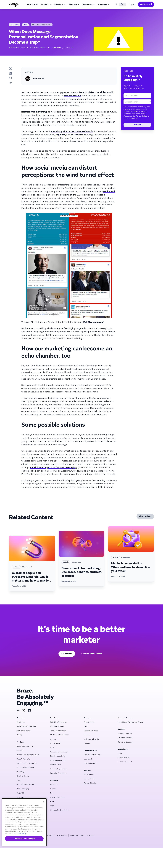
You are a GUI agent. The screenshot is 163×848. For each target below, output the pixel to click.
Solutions (58, 4)
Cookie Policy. (21, 834)
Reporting (20, 772)
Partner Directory (90, 783)
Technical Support (125, 762)
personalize (77, 134)
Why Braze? (32, 4)
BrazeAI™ (20, 750)
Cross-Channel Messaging (27, 763)
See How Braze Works (91, 653)
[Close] (43, 802)
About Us (54, 784)
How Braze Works (23, 731)
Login (120, 753)
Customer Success (125, 742)
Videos (86, 735)
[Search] (116, 4)
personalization (72, 95)
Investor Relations (57, 797)
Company (102, 4)
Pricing (19, 735)
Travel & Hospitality (58, 731)
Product (44, 4)
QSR (52, 747)
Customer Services (125, 738)
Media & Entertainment (59, 735)
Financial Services (57, 726)
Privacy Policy (61, 835)
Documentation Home (93, 755)
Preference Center (76, 835)
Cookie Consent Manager (24, 839)
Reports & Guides (91, 731)
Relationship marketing (34, 111)
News (52, 793)
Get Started (146, 4)
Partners (73, 4)
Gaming (53, 739)
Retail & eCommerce (58, 722)
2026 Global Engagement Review (130, 722)
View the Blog (145, 516)
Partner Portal (89, 779)
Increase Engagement (58, 769)
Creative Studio (23, 776)
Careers (53, 789)
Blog (25, 25)
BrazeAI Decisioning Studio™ (28, 755)
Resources (87, 4)
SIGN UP (137, 125)
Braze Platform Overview (26, 726)
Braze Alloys (88, 774)
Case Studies (89, 722)
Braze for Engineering (58, 773)
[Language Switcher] (122, 4)
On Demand (55, 743)
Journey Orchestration (25, 767)
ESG (52, 801)
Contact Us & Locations (59, 810)
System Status (123, 758)
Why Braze (21, 722)
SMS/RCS (20, 793)
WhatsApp (21, 797)
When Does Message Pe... (41, 25)
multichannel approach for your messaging (53, 467)
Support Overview (125, 733)
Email (19, 780)
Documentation (90, 750)
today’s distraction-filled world (96, 92)
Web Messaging (23, 789)
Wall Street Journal (93, 322)
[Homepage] (13, 4)
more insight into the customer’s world (72, 131)
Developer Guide (90, 763)
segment (60, 134)
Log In (132, 4)
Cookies (50, 835)
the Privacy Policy (140, 116)
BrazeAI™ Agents (23, 759)
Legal (52, 806)
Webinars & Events (91, 739)
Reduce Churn (55, 765)
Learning (87, 743)
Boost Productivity (57, 756)
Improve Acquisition (58, 760)
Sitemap (90, 835)
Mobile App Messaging (25, 784)
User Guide (88, 759)
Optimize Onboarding (58, 752)
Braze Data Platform (25, 746)
